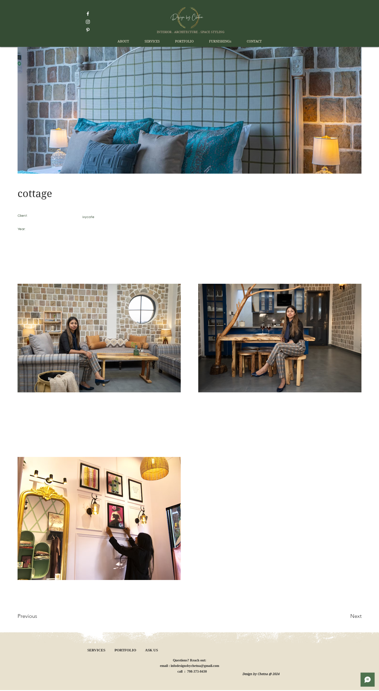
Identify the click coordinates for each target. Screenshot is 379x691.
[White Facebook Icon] (88, 13)
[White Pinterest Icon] (88, 30)
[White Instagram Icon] (88, 22)
